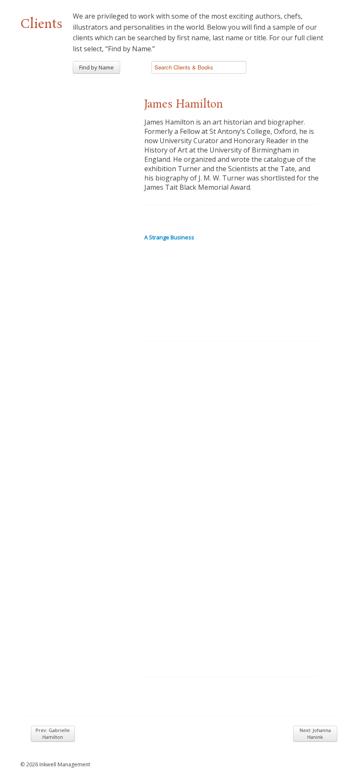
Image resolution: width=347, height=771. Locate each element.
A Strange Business (169, 237)
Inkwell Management (64, 764)
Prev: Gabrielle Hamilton (53, 733)
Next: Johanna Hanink (315, 733)
